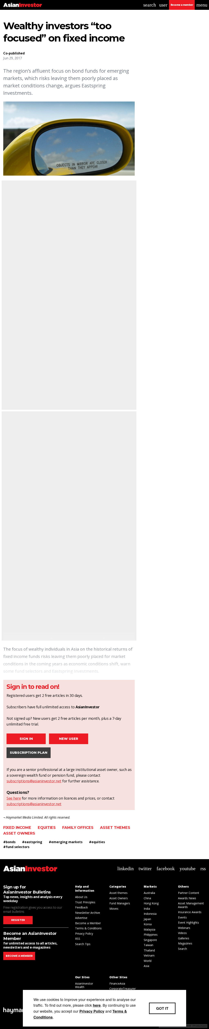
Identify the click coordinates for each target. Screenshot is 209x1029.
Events (182, 917)
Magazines (185, 943)
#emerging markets (65, 842)
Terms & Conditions (88, 928)
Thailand (149, 950)
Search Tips (82, 944)
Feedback (81, 907)
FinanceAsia (117, 983)
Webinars (184, 928)
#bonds (9, 842)
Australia (149, 893)
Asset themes (115, 827)
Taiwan (148, 945)
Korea (148, 924)
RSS (77, 939)
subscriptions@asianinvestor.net (34, 781)
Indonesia (150, 914)
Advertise (81, 918)
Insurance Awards (189, 912)
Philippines (151, 934)
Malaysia (149, 929)
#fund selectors (16, 847)
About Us (81, 897)
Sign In (26, 739)
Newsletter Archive (87, 913)
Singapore (150, 940)
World (147, 961)
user (163, 5)
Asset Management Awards (191, 905)
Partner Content (188, 893)
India (147, 909)
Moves (113, 909)
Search (182, 949)
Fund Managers (119, 903)
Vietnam (149, 955)
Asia (146, 966)
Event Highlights (188, 922)
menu (201, 5)
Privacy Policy (84, 933)
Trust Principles (85, 902)
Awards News (187, 898)
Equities (47, 827)
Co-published (14, 53)
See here (14, 798)
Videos (182, 933)
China (147, 898)
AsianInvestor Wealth (84, 985)
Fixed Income (17, 827)
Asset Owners (19, 833)
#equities (97, 842)
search (149, 5)
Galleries (183, 938)
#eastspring (32, 842)
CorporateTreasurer (122, 989)
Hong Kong (151, 903)
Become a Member (88, 923)
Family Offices (77, 827)
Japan (147, 919)
